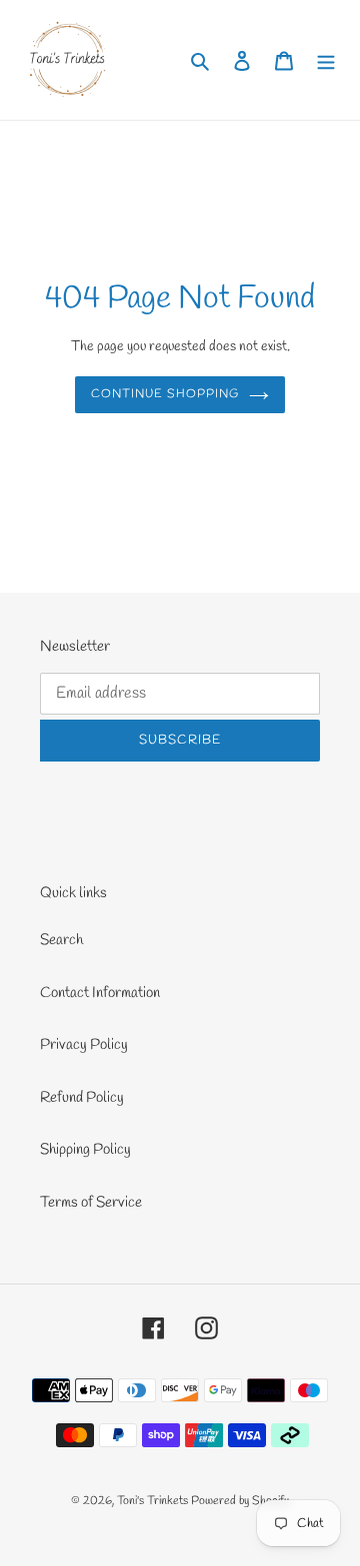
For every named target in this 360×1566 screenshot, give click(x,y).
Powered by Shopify (240, 1501)
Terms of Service (91, 1203)
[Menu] (326, 60)
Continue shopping (165, 394)
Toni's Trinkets (152, 1501)
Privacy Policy (84, 1045)
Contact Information (100, 993)
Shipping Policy (85, 1150)
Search (61, 940)
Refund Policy (82, 1098)
